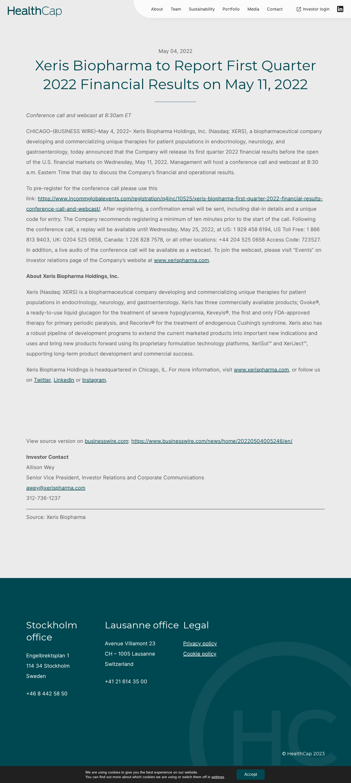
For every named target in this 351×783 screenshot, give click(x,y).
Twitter (42, 380)
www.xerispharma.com (181, 260)
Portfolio (231, 9)
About (157, 9)
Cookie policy (199, 654)
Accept (250, 774)
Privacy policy (200, 643)
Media (253, 9)
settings (217, 777)
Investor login (316, 9)
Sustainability (202, 9)
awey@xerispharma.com (55, 488)
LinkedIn (64, 380)
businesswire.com (106, 441)
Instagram (94, 380)
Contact (275, 9)
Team (176, 9)
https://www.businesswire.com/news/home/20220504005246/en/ (211, 441)
